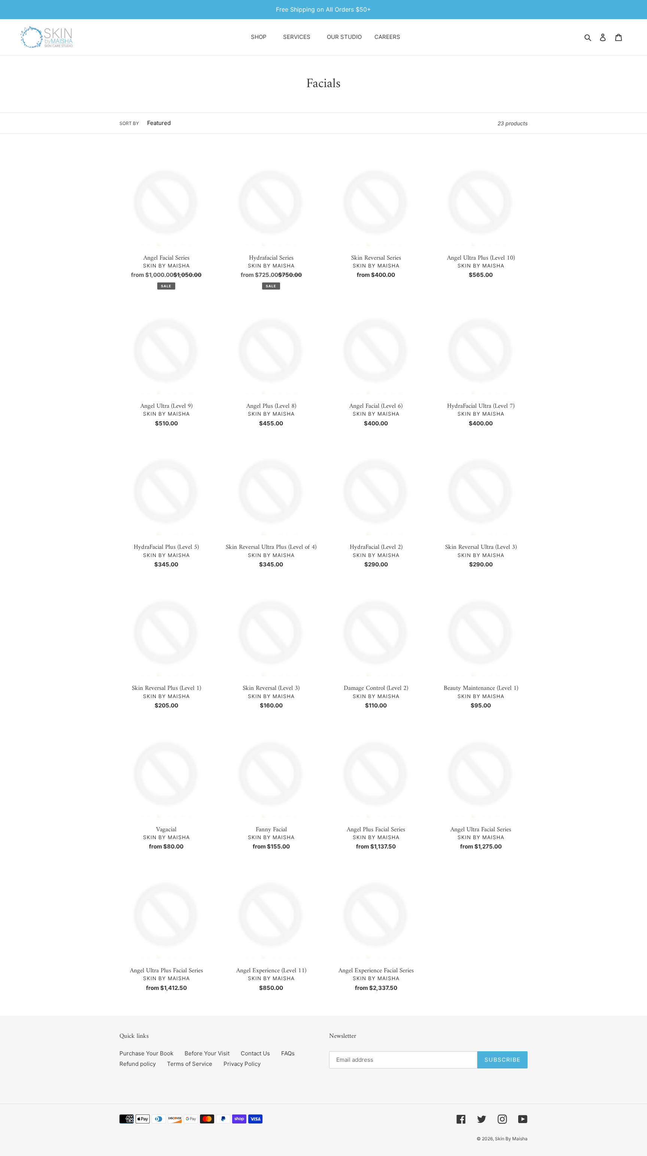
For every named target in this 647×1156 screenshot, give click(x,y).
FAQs (288, 1053)
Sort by (129, 123)
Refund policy (137, 1063)
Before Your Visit (207, 1053)
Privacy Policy (242, 1063)
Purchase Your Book (146, 1053)
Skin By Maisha (511, 1138)
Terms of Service (189, 1063)
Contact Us (255, 1053)
